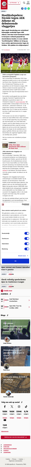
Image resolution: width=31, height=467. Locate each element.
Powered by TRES (21, 464)
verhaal (4, 170)
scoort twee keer (20, 102)
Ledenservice (7, 445)
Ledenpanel (7, 452)
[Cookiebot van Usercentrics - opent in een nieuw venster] (22, 204)
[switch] (26, 238)
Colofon (8, 459)
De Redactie (7, 49)
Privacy (14, 459)
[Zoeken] (24, 3)
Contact (6, 451)
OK (15, 261)
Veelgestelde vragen (10, 449)
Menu (28, 4)
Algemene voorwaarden (15, 461)
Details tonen (22, 255)
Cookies (21, 459)
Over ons (6, 447)
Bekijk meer (8, 290)
